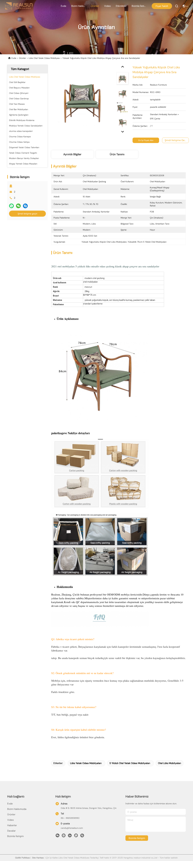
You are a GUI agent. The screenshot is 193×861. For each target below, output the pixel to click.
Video (107, 6)
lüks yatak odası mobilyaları (86, 763)
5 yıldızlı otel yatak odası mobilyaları (129, 763)
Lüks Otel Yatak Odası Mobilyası (44, 58)
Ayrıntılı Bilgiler (72, 154)
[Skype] (25, 206)
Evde (63, 6)
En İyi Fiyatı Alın (145, 140)
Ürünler (95, 6)
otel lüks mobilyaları (169, 763)
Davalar (11, 830)
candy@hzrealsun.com (72, 828)
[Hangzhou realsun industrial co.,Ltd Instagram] (64, 836)
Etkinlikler (121, 6)
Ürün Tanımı (117, 154)
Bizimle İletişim (139, 6)
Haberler (12, 825)
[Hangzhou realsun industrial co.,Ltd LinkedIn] (70, 836)
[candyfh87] (82, 836)
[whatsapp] (11, 206)
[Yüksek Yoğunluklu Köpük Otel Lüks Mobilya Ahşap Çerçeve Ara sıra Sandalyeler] (82, 100)
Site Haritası (38, 857)
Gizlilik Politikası (22, 857)
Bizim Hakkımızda (78, 6)
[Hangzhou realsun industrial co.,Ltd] (18, 6)
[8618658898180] (76, 836)
